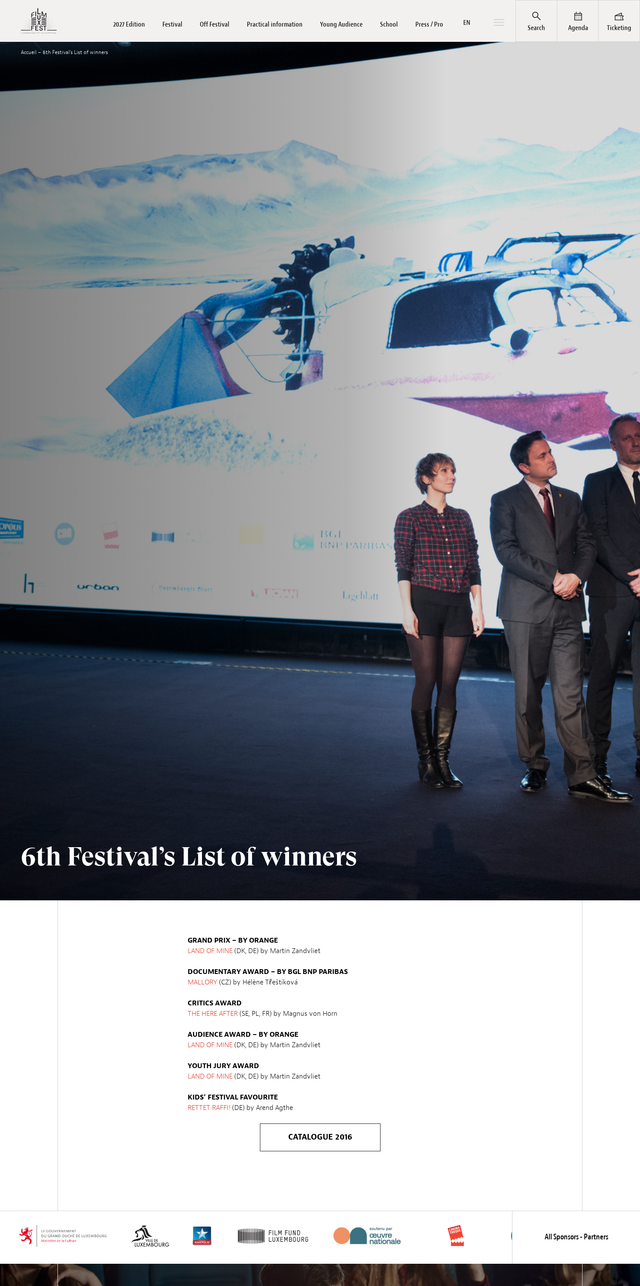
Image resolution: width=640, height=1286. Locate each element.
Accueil (29, 52)
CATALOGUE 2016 (320, 1137)
